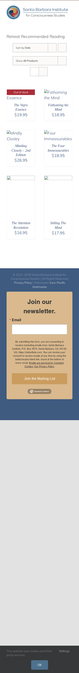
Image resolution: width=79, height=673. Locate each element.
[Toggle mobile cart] (55, 23)
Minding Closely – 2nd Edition (21, 150)
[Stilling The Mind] (58, 178)
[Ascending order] (62, 47)
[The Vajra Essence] (21, 92)
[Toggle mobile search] (63, 23)
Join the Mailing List (39, 378)
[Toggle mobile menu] (70, 23)
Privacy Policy (23, 282)
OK (40, 665)
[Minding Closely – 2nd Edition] (21, 133)
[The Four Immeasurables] (58, 133)
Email (16, 320)
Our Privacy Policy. (44, 366)
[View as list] (43, 71)
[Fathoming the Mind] (58, 92)
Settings (64, 651)
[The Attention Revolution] (21, 178)
